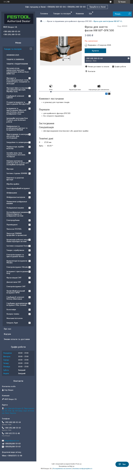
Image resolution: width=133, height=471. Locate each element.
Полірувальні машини (15, 208)
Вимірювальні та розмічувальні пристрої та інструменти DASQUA (16, 128)
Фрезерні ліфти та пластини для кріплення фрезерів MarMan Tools (17, 90)
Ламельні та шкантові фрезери (15, 179)
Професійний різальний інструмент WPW (15, 292)
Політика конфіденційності (82, 468)
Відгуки (7, 334)
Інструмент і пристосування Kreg (17, 272)
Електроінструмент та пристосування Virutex (15, 256)
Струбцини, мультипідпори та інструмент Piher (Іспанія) (18, 304)
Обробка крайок (12, 184)
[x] (109, 94)
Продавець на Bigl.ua (66, 466)
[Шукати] (129, 14)
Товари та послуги (62, 13)
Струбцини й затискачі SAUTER (15, 97)
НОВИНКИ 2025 (12, 55)
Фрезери (9, 169)
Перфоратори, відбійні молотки (15, 148)
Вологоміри (11, 309)
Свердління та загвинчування (18, 142)
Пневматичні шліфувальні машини (16, 202)
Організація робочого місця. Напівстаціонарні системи (17, 241)
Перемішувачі (11, 225)
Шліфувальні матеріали (15, 197)
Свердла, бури (12, 323)
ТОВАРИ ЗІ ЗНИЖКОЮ (15, 59)
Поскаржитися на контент (62, 468)
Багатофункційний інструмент (18, 188)
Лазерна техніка (12, 314)
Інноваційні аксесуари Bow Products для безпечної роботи (17, 120)
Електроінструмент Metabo (17, 267)
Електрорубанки (12, 220)
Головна (44, 13)
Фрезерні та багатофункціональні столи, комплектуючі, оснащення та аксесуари (17, 81)
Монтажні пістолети (14, 318)
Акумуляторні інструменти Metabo (16, 262)
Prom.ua (78, 464)
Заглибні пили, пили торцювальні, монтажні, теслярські (15, 155)
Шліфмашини (11, 193)
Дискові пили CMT (13, 282)
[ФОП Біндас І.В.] (18, 18)
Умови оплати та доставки (17, 339)
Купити (95, 50)
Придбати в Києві (97, 7)
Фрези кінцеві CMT (13, 278)
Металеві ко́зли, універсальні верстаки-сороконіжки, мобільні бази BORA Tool (17, 71)
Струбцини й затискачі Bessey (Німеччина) (15, 298)
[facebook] (106, 94)
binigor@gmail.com (12, 441)
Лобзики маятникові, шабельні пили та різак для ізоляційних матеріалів (17, 163)
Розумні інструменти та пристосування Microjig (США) (18, 103)
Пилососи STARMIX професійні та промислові (16, 234)
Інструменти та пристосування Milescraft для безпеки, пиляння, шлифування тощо (16, 111)
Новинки (80, 13)
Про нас (7, 329)
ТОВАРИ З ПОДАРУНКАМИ (17, 64)
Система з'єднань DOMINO (16, 173)
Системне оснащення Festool (17, 246)
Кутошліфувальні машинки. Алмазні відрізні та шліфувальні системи (17, 214)
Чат (124, 464)
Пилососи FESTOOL (14, 229)
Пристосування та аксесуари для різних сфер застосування (17, 136)
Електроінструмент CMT (15, 286)
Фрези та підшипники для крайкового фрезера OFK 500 (69, 21)
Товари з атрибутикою (15, 250)
